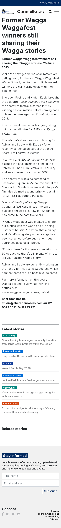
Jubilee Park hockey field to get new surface (28, 380)
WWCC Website (48, 3)
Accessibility (52, 516)
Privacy (55, 511)
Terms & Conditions (48, 513)
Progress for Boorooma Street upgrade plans (28, 356)
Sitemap (54, 519)
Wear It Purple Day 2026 (16, 368)
